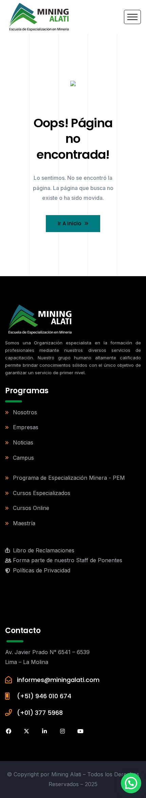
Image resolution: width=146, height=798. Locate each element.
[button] (131, 783)
